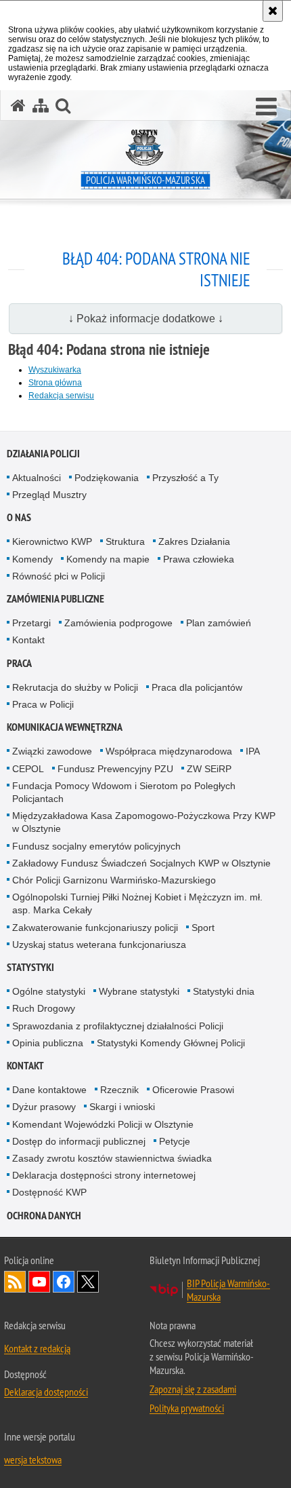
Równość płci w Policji (58, 576)
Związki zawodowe (52, 751)
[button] (266, 107)
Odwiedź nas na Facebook (63, 1282)
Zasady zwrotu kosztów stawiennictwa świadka (112, 1158)
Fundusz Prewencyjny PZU (115, 768)
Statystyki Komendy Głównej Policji (171, 1042)
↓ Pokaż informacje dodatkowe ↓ (145, 318)
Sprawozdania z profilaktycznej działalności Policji (117, 1025)
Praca (19, 663)
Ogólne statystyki (48, 991)
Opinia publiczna (47, 1042)
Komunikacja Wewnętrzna (64, 727)
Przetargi (31, 622)
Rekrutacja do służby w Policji (75, 687)
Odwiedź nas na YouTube (39, 1282)
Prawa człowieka (198, 559)
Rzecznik (119, 1089)
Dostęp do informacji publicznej (79, 1141)
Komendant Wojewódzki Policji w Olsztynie (103, 1124)
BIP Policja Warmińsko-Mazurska (228, 1289)
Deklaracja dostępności (46, 1391)
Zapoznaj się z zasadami (193, 1389)
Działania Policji (43, 453)
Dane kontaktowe (49, 1089)
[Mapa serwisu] (40, 105)
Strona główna (55, 382)
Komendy (32, 559)
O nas (19, 517)
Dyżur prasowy (44, 1106)
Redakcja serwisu (61, 395)
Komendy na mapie (108, 559)
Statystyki (30, 967)
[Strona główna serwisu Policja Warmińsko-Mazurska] (18, 105)
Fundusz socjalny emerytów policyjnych (96, 846)
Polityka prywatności (187, 1408)
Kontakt (28, 639)
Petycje (174, 1141)
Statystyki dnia (223, 991)
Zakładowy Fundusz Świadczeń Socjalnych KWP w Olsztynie (141, 863)
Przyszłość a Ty (185, 477)
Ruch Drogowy (43, 1008)
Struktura (125, 541)
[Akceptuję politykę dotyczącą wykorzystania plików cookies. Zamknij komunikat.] (273, 11)
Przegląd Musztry (49, 494)
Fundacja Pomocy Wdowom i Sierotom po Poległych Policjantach (124, 792)
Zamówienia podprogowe (118, 622)
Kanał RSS (15, 1282)
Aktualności (36, 477)
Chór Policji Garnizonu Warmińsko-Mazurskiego (114, 880)
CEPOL (28, 768)
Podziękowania (106, 477)
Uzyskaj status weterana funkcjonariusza (99, 944)
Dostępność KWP (49, 1192)
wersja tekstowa (33, 1459)
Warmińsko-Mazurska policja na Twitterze (88, 1282)
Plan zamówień (218, 622)
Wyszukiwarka (54, 370)
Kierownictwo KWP (52, 541)
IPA (253, 751)
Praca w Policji (43, 704)
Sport (203, 927)
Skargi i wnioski (122, 1106)
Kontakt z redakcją (37, 1348)
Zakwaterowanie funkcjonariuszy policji (95, 927)
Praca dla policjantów (197, 687)
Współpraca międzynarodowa (169, 751)
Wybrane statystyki (139, 991)
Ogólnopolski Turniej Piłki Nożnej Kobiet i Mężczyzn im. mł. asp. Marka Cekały (137, 903)
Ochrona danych (44, 1215)
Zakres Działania (194, 541)
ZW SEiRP (209, 768)
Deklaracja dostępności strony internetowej (104, 1175)
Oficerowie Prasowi (193, 1089)
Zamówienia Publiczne (55, 599)
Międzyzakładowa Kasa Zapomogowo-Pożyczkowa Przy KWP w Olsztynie (143, 822)
